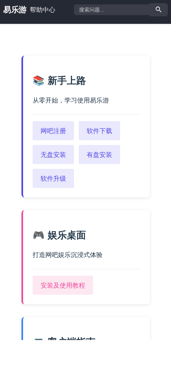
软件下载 (99, 130)
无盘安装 (53, 154)
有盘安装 (99, 154)
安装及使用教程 (63, 285)
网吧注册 (53, 130)
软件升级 (53, 178)
